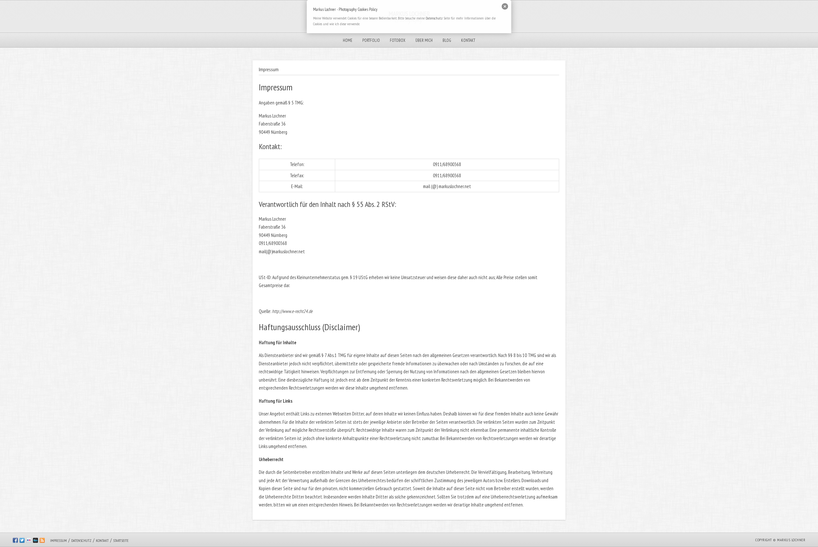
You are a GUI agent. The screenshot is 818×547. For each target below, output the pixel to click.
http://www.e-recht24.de (292, 311)
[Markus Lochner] (22, 541)
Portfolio (371, 40)
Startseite (120, 540)
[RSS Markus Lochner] (42, 541)
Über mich (424, 40)
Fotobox (397, 40)
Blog (447, 40)
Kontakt (468, 40)
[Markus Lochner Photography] (15, 541)
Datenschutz (81, 540)
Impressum (58, 540)
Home (347, 40)
